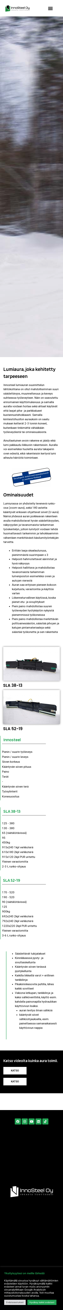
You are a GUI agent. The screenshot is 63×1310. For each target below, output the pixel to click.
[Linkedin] (38, 1121)
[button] (50, 8)
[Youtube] (32, 1121)
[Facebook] (18, 1121)
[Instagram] (25, 1121)
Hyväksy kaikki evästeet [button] (41, 1302)
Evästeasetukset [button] (15, 1302)
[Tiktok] (45, 1121)
